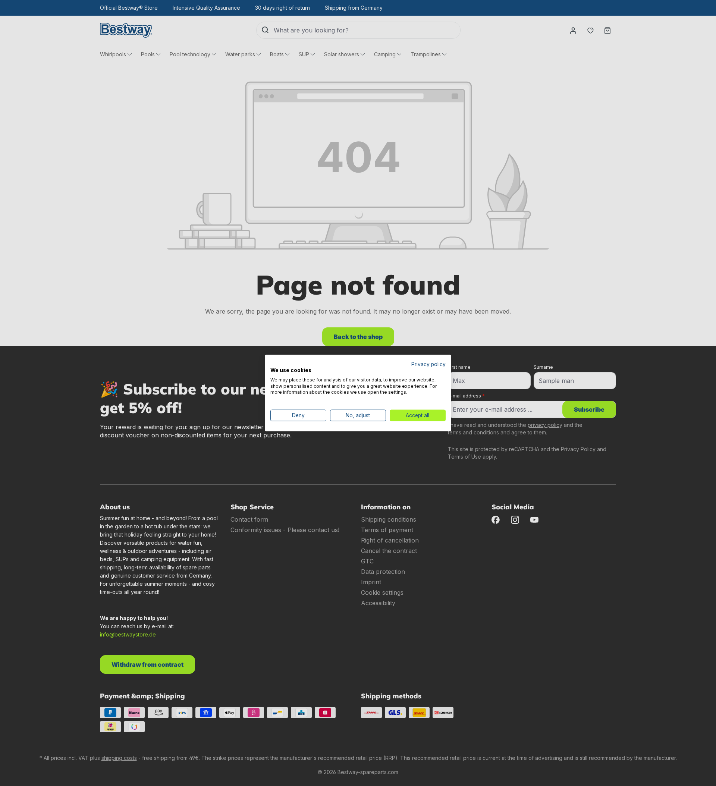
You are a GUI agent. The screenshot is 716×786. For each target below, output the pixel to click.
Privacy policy (428, 364)
